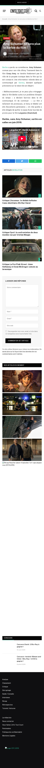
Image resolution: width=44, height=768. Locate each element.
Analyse (5, 679)
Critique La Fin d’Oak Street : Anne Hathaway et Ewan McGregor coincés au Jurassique (20, 266)
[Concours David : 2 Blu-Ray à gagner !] (8, 647)
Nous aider (22, 2)
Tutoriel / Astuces (8, 708)
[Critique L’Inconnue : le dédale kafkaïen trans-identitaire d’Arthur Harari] (22, 186)
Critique (5, 687)
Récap (4, 701)
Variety (21, 83)
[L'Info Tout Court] (20, 10)
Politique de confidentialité (12, 732)
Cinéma (6, 38)
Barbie (5, 67)
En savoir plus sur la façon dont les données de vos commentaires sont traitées (22, 351)
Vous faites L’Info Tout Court (12, 725)
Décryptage (6, 690)
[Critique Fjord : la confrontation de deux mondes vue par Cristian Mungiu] (22, 218)
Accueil (4, 19)
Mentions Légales (8, 736)
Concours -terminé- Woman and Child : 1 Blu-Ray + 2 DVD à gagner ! (29, 659)
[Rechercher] (36, 10)
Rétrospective (7, 705)
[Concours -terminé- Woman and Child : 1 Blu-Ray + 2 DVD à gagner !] (8, 659)
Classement (6, 683)
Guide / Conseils (8, 694)
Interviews (6, 697)
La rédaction (6, 718)
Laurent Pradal (13, 53)
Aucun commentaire (11, 56)
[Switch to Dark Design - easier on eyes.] (40, 11)
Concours (8, 638)
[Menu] (4, 10)
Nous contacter (8, 721)
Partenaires (6, 728)
